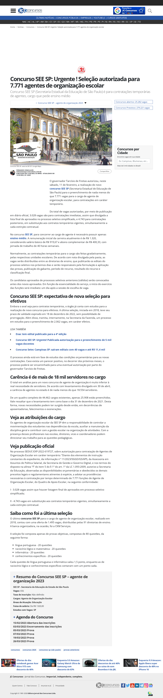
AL (33, 22)
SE (135, 22)
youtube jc (99, 17)
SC (127, 22)
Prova (23, 630)
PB (90, 22)
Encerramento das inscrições (37, 626)
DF (54, 22)
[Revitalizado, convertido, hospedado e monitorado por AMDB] (150, 693)
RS (114, 22)
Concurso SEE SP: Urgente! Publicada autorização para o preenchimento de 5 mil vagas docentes (63, 341)
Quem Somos (17, 686)
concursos (15, 650)
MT (72, 22)
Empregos (86, 17)
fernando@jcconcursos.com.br (28, 172)
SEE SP (28, 234)
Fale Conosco (32, 686)
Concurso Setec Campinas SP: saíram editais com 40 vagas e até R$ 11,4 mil (60, 349)
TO (139, 22)
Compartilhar (104, 171)
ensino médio (18, 238)
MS (77, 22)
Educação (37, 602)
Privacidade (60, 686)
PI (103, 22)
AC (29, 22)
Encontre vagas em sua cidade (128, 157)
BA (46, 22)
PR (95, 22)
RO (118, 22)
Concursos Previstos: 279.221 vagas (133, 107)
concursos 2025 (29, 650)
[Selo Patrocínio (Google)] (129, 10)
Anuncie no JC (46, 686)
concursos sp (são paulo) (50, 650)
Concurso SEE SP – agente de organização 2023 (59, 103)
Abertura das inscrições (34, 623)
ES (59, 22)
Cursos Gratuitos (117, 17)
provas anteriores (71, 650)
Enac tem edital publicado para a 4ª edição (41, 334)
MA (67, 22)
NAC (24, 22)
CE (50, 22)
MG (82, 22)
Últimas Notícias (45, 17)
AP (37, 22)
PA (86, 22)
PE (99, 22)
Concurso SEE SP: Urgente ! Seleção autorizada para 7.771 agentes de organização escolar (70, 27)
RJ (106, 22)
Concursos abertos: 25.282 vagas (131, 102)
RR (123, 22)
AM (42, 22)
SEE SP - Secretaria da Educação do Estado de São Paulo (41, 587)
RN (110, 22)
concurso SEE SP (59, 188)
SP (131, 22)
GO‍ (63, 22)
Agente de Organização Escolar (36, 598)
